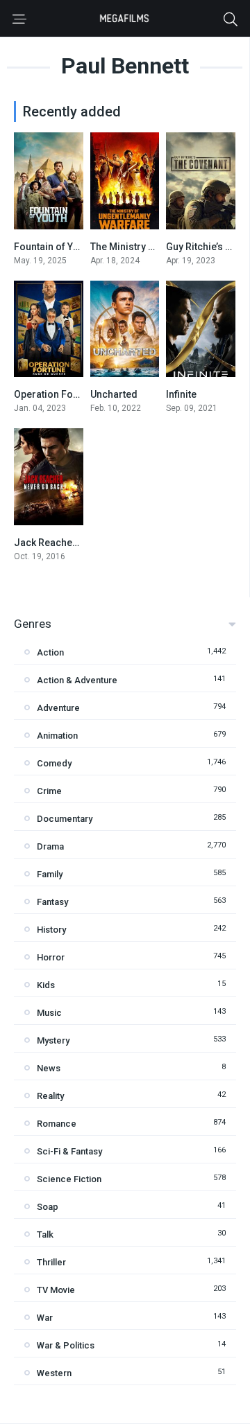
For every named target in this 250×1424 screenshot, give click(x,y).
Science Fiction (69, 1179)
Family (49, 874)
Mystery (53, 1040)
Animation (57, 735)
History (51, 929)
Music (49, 1013)
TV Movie (56, 1290)
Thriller (51, 1262)
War (45, 1317)
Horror (51, 957)
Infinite (181, 394)
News (48, 1068)
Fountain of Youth (53, 246)
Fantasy (52, 902)
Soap (47, 1207)
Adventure (58, 708)
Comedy (54, 763)
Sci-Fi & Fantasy (69, 1151)
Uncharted (114, 394)
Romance (56, 1123)
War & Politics (65, 1345)
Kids (46, 985)
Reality (50, 1096)
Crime (49, 791)
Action (50, 652)
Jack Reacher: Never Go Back (81, 542)
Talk (45, 1234)
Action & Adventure (77, 680)
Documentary (64, 819)
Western (54, 1373)
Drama (50, 846)
